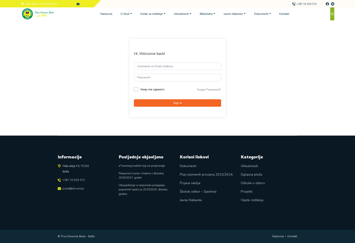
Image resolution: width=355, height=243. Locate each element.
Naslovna (106, 14)
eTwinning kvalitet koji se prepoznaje (142, 166)
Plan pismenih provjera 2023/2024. (206, 174)
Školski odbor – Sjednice (198, 191)
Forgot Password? (209, 90)
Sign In (177, 103)
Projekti (246, 191)
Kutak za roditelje (151, 14)
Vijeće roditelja (252, 200)
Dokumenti (261, 14)
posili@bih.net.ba (73, 188)
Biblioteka (206, 14)
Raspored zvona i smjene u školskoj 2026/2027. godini (141, 175)
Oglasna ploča (251, 174)
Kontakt (284, 14)
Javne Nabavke (233, 14)
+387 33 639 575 (306, 4)
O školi (125, 14)
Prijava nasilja (190, 183)
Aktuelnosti (181, 14)
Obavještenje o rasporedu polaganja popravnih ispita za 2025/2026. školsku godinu (143, 189)
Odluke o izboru (253, 183)
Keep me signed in (152, 89)
